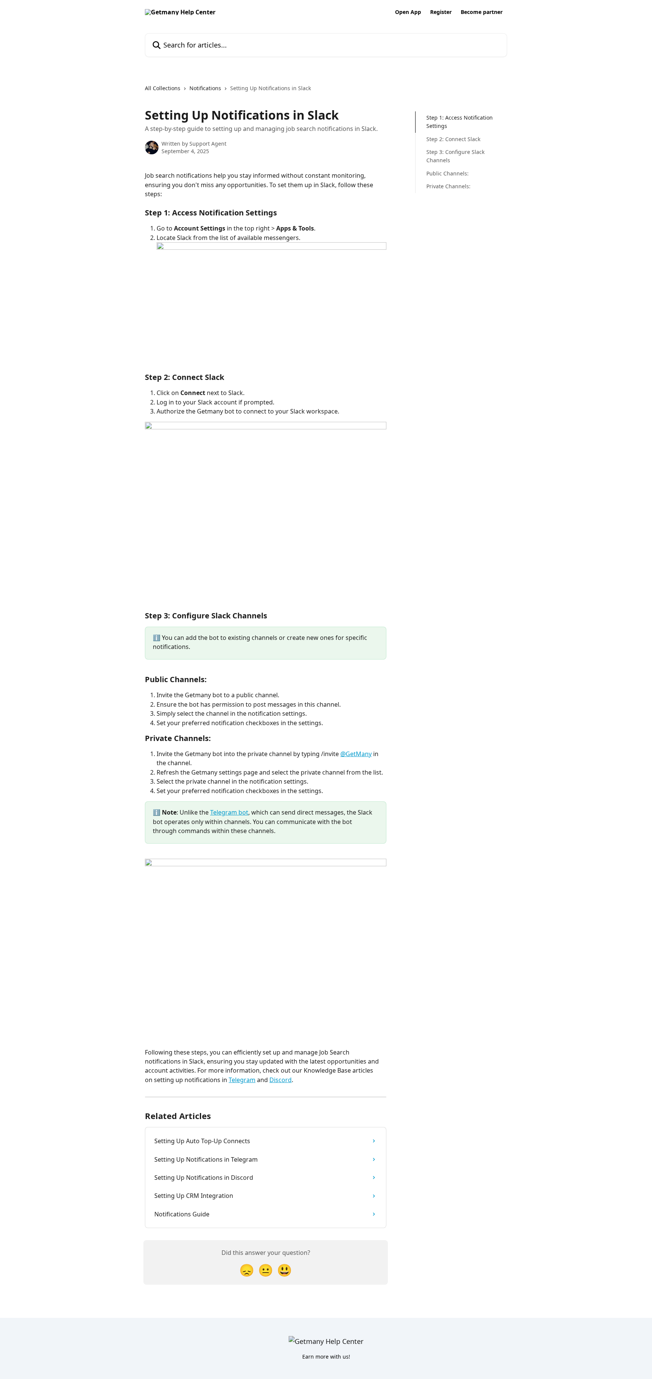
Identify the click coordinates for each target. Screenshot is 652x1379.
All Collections (162, 88)
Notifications (205, 88)
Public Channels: (447, 173)
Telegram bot (229, 812)
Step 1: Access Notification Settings (459, 121)
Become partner (482, 12)
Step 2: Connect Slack (453, 139)
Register (441, 12)
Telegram (242, 1080)
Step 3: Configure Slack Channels (455, 156)
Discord (280, 1080)
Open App (408, 12)
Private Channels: (448, 186)
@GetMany (356, 754)
